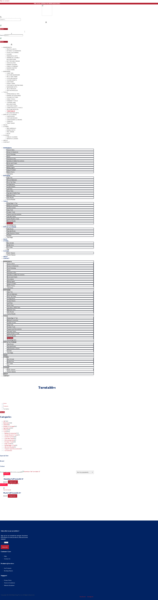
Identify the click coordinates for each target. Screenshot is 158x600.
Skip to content (4, 1)
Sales (5, 125)
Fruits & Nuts (11, 49)
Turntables (11, 111)
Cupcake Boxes (12, 118)
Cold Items (11, 70)
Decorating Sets (13, 113)
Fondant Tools (12, 101)
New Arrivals (11, 128)
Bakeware (6, 71)
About (5, 140)
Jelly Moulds (11, 89)
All (4, 421)
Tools (5, 92)
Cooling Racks (12, 78)
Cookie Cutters (12, 97)
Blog (8, 133)
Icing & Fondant (12, 66)
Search (2, 35)
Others (6, 126)
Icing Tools (11, 99)
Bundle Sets (11, 130)
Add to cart (13, 482)
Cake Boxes (11, 116)
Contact (6, 142)
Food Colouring (13, 52)
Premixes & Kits (12, 56)
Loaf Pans (10, 82)
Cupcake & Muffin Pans (15, 85)
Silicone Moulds (12, 109)
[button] (11, 33)
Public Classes (12, 137)
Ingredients (7, 47)
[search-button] (1, 17)
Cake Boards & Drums (14, 120)
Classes (6, 135)
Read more (12, 496)
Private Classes (12, 139)
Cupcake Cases (12, 106)
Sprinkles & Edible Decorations (13, 58)
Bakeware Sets (12, 87)
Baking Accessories (14, 95)
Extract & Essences (14, 51)
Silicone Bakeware (13, 75)
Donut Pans (11, 83)
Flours (9, 54)
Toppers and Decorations (11, 103)
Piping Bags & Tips (13, 94)
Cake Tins (10, 73)
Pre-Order (10, 132)
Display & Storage (10, 114)
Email (2, 542)
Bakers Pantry (12, 68)
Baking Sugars (12, 64)
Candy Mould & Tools (14, 108)
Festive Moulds (12, 90)
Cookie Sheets (12, 80)
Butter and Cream (13, 61)
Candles (10, 121)
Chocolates (11, 63)
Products (5, 406)
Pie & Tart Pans (12, 77)
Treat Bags (11, 123)
